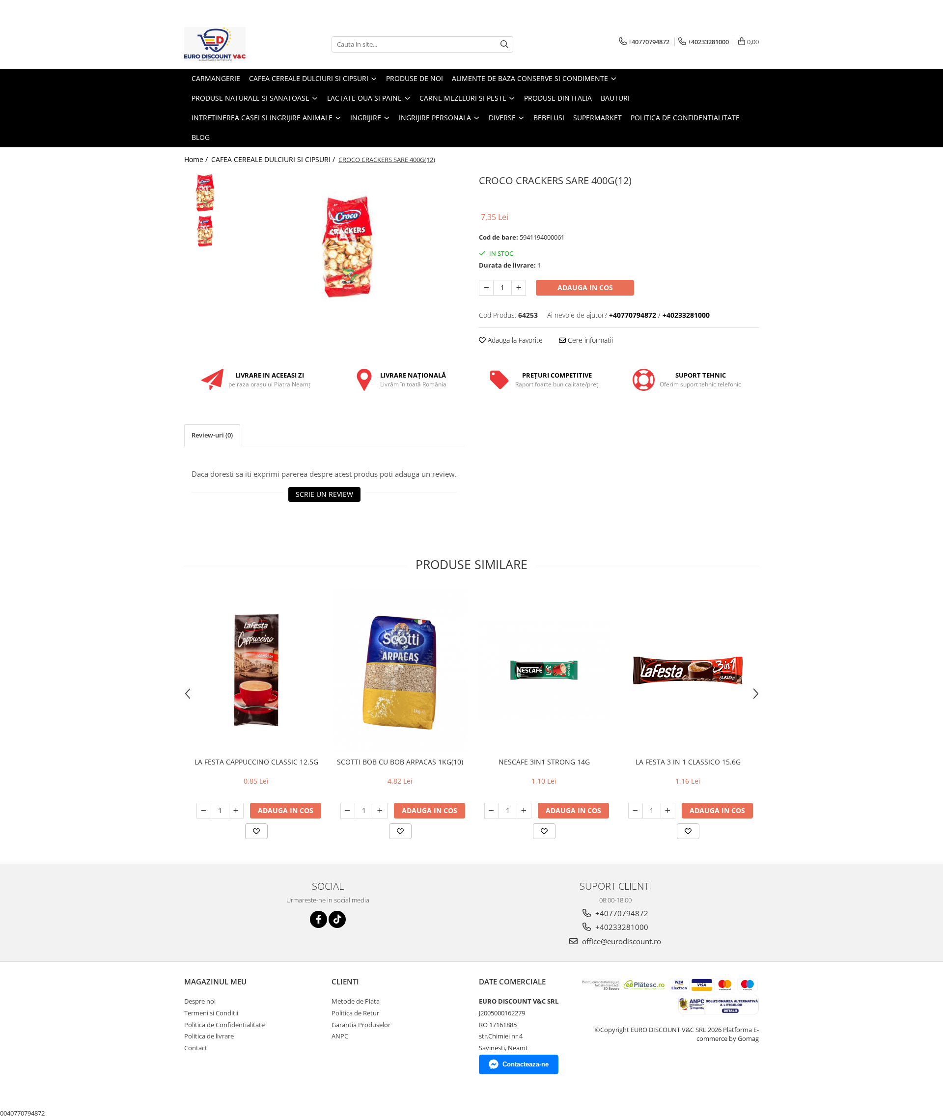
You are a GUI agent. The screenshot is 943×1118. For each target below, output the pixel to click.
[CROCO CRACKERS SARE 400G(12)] (347, 246)
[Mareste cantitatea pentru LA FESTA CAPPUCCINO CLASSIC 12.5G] (236, 810)
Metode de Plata (356, 1001)
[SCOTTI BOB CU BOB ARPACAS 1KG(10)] (400, 670)
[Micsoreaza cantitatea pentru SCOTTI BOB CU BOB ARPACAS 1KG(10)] (347, 810)
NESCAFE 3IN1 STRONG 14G (544, 761)
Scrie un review (324, 494)
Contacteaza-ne (525, 1064)
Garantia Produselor (361, 1024)
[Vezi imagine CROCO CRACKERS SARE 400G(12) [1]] (205, 231)
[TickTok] (337, 919)
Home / (197, 159)
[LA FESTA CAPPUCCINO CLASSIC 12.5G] (256, 670)
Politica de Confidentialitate (685, 117)
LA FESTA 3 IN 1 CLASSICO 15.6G (688, 761)
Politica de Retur (355, 1013)
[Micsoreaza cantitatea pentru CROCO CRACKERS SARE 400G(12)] (486, 288)
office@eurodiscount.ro (620, 941)
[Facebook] (318, 919)
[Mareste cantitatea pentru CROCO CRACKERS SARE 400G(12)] (518, 288)
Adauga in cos (585, 287)
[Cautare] (504, 44)
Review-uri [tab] (212, 435)
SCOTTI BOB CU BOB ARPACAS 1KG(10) (400, 761)
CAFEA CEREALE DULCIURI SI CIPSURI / (274, 159)
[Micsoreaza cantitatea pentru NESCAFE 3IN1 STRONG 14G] (491, 810)
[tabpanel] (347, 246)
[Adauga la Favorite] (256, 831)
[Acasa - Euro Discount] (233, 44)
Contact (195, 1047)
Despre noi (200, 1001)
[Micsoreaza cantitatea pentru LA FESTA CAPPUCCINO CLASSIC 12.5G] (203, 810)
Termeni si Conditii (211, 1013)
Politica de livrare (209, 1036)
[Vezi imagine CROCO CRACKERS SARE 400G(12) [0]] (205, 192)
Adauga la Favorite (514, 340)
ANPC (340, 1036)
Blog (201, 137)
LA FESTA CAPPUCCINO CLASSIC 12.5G (256, 761)
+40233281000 (620, 927)
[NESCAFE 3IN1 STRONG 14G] (544, 670)
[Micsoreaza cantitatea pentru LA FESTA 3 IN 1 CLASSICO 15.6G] (635, 810)
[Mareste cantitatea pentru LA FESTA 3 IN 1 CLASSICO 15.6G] (668, 810)
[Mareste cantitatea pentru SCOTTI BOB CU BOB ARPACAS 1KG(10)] (380, 810)
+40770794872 (620, 913)
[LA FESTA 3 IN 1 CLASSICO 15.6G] (688, 670)
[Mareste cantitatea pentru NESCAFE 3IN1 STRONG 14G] (524, 810)
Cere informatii (589, 340)
